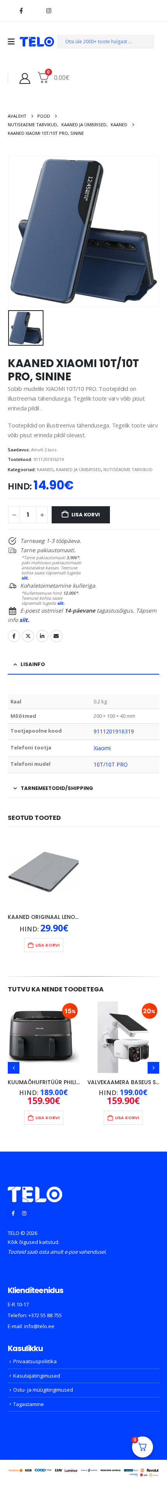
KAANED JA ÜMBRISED (78, 469)
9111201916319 (114, 731)
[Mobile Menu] (14, 41)
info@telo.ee (39, 1326)
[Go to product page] (44, 872)
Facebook (14, 636)
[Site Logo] (37, 42)
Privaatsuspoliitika (35, 1361)
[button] (13, 1068)
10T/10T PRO (111, 764)
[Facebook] (21, 10)
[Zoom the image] (35, 1191)
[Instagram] (48, 10)
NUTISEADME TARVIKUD (128, 469)
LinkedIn (42, 636)
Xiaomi (102, 748)
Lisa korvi (85, 514)
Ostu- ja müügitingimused (43, 1389)
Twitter (28, 636)
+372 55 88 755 (45, 1315)
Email (56, 636)
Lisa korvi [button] (47, 945)
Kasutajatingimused (36, 1375)
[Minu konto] (24, 78)
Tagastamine (28, 1404)
